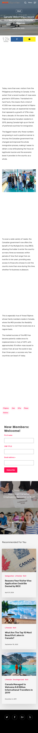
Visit (19, 11)
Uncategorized (18, 680)
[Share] (17, 39)
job (13, 408)
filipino (6, 408)
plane (26, 408)
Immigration (9, 576)
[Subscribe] (29, 39)
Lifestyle (18, 576)
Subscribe (11, 470)
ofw (19, 408)
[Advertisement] (19, 67)
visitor (5, 413)
